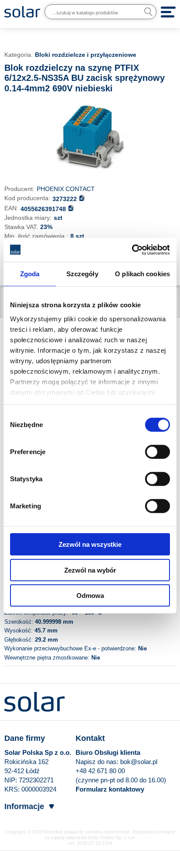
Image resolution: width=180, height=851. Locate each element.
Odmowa (90, 595)
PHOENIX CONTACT (66, 188)
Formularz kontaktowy (110, 789)
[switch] (157, 451)
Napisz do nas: (98, 761)
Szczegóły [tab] (82, 274)
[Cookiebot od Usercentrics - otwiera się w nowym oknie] (131, 249)
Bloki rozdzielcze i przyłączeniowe (85, 54)
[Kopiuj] (82, 198)
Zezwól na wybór (90, 569)
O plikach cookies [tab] (142, 274)
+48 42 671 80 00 (100, 771)
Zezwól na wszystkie (90, 544)
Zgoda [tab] (30, 274)
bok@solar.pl (138, 761)
